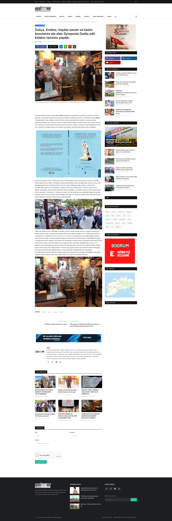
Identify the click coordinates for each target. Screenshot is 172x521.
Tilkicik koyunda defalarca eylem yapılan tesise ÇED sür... (126, 160)
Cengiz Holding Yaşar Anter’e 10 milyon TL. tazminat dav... (125, 151)
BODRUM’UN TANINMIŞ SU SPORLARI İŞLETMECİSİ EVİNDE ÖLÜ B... (125, 111)
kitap (49, 312)
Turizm (113, 212)
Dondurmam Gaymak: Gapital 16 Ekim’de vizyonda (45, 415)
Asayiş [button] (61, 16)
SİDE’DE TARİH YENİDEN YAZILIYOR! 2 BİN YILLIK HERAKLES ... (90, 392)
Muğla (107, 215)
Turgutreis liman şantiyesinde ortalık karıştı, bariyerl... (125, 186)
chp (112, 227)
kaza (128, 215)
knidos (61, 312)
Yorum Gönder (40, 462)
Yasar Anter (118, 162)
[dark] (136, 1)
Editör (40, 41)
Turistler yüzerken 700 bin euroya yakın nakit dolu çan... (126, 74)
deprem (117, 223)
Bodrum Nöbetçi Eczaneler (97, 1)
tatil (124, 215)
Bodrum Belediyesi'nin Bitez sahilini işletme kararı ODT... (124, 101)
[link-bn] (68, 338)
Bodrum (118, 227)
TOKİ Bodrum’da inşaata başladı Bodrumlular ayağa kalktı (89, 497)
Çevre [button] (70, 16)
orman (118, 215)
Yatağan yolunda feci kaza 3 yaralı (55, 324)
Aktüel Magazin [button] (50, 16)
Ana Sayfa (37, 21)
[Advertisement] (68, 108)
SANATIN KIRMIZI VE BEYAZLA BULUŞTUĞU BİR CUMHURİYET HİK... (67, 416)
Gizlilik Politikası (56, 1)
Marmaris (108, 219)
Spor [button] (109, 16)
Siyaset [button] (86, 16)
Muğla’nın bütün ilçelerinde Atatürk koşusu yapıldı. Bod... (125, 168)
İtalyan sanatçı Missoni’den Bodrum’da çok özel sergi (67, 391)
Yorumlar (39, 428)
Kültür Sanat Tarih (45, 21)
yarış (129, 219)
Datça (44, 312)
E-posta (72, 432)
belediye (130, 223)
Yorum (37, 440)
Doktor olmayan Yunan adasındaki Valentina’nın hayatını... (126, 177)
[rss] (119, 488)
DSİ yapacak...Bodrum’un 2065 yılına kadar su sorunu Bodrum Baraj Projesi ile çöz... (85, 325)
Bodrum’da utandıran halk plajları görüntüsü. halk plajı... (126, 82)
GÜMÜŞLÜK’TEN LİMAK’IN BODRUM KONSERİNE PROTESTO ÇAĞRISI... (91, 416)
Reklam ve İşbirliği (66, 1)
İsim (36, 432)
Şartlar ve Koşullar (107, 517)
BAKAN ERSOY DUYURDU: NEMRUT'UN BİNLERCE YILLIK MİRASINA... (44, 392)
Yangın (107, 212)
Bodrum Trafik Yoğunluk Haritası (81, 1)
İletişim (49, 1)
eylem (107, 227)
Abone (134, 500)
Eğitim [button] (38, 16)
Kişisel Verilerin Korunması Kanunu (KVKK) (124, 517)
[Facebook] (106, 488)
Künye (36, 1)
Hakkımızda (43, 1)
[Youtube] (115, 488)
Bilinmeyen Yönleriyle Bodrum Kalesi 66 (91, 505)
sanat (123, 223)
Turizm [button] (77, 16)
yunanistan (121, 212)
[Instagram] (110, 488)
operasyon (122, 219)
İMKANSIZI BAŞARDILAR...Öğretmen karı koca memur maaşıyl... (126, 92)
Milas (113, 215)
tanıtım (55, 312)
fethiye (115, 219)
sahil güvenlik (109, 223)
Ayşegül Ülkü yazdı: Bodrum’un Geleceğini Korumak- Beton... (89, 489)
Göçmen (128, 212)
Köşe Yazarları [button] (98, 16)
